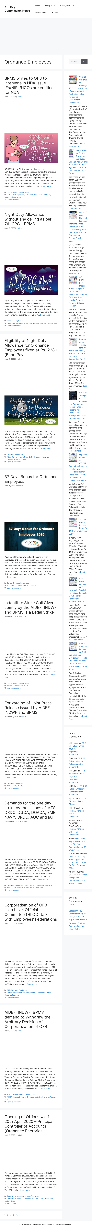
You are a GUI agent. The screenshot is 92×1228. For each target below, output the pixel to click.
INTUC (26, 685)
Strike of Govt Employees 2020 (41, 885)
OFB (8, 990)
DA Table (54, 12)
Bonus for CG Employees (16, 585)
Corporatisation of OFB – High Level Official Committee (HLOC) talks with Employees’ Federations (30, 912)
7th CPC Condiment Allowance (78, 801)
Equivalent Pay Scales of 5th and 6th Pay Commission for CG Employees (77, 844)
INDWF (15, 1094)
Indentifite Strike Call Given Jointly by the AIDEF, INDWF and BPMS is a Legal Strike (30, 607)
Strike (26, 885)
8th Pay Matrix (65, 5)
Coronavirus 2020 (14, 1198)
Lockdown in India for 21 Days (33, 1198)
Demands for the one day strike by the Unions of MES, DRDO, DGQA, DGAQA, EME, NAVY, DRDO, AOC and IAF (30, 810)
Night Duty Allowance (25, 195)
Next (19, 1215)
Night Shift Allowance (42, 195)
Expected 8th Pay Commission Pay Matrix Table (77, 926)
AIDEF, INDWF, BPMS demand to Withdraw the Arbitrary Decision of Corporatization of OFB (27, 1019)
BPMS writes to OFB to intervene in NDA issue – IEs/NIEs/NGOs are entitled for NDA (29, 85)
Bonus (9, 583)
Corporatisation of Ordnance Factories (21, 993)
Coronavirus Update (14, 1196)
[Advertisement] (46, 33)
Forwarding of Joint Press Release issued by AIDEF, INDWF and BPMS (28, 708)
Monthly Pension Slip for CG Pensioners (76, 814)
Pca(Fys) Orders (20, 459)
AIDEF (9, 685)
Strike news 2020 (41, 888)
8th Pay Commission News (17, 9)
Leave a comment (14, 199)
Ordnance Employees (20, 192)
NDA (14, 195)
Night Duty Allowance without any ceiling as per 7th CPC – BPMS (27, 219)
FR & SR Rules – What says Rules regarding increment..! (77, 749)
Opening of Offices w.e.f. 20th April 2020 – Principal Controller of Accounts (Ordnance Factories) (28, 1123)
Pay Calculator (40, 12)
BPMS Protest (17, 685)
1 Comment (11, 1203)
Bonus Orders (32, 585)
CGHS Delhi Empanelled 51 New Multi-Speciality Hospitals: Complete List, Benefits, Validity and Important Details (78, 590)
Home (37, 5)
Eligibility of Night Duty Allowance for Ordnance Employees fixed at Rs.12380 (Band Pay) (30, 347)
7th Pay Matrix (50, 5)
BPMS (9, 192)
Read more (46, 186)
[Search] (84, 61)
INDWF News (29, 888)
